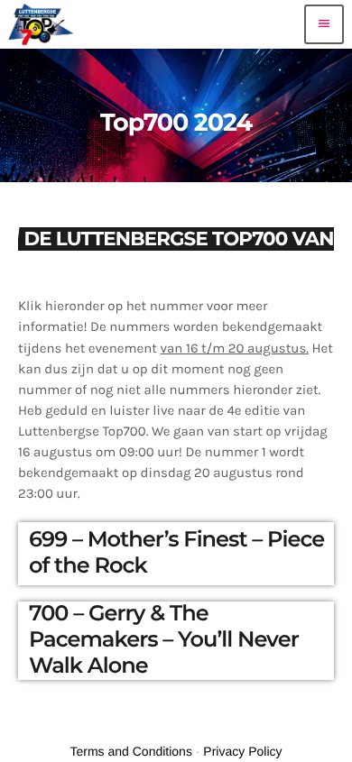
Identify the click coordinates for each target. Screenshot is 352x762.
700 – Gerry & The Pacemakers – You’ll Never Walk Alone (164, 640)
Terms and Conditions (131, 751)
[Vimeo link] (41, 24)
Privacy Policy (242, 751)
